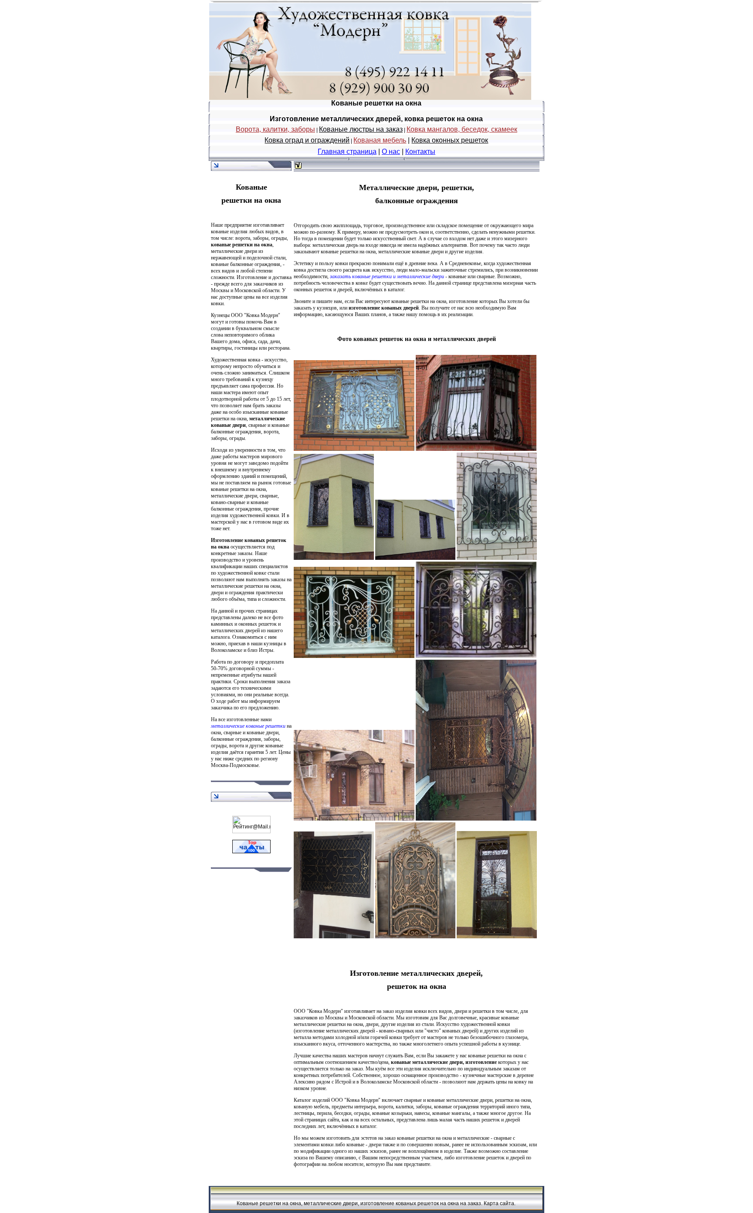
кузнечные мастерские (487, 1075)
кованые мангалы (451, 1113)
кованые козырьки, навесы (401, 1113)
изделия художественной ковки (245, 515)
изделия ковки (411, 1011)
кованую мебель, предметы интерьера (335, 1107)
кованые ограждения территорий (469, 1107)
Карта (491, 1203)
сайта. (508, 1203)
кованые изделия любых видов (244, 231)
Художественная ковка (235, 360)
